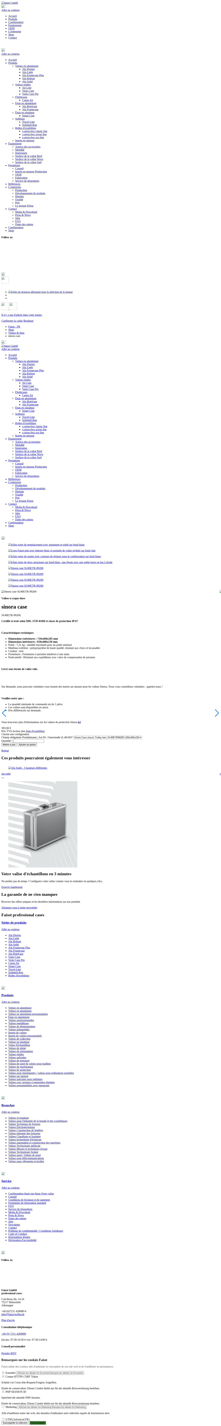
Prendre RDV (9, 1353)
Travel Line (28, 417)
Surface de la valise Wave (29, 454)
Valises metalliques (18, 1023)
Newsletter (14, 1224)
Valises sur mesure (18, 1076)
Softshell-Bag (29, 420)
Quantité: (6, 740)
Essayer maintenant (11, 887)
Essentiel (10, 1372)
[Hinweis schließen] (2, 777)
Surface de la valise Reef (28, 451)
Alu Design (28, 364)
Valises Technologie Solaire (23, 1152)
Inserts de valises (17, 1032)
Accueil (12, 15)
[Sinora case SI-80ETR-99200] (25, 568)
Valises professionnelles (21, 1020)
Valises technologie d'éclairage (24, 1139)
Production (21, 485)
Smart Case (28, 410)
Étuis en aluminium (25, 398)
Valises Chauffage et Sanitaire (24, 1136)
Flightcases (21, 392)
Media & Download (26, 507)
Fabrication (21, 472)
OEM (11, 28)
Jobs (17, 513)
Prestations (14, 460)
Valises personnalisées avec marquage (28, 1085)
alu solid (6, 773)
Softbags (20, 413)
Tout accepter (38, 1423)
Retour (5, 750)
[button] (110, 50)
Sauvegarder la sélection (15, 1423)
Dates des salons (24, 519)
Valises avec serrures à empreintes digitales (31, 1082)
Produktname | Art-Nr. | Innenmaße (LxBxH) (37, 737)
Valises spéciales (17, 1057)
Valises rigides (23, 379)
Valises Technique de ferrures (24, 1124)
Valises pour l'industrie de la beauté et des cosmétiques (37, 1120)
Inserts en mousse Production (31, 466)
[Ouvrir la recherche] (5, 283)
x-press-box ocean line (34, 429)
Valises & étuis (16, 332)
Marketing (11, 1406)
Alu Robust (28, 373)
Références (14, 479)
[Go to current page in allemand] (40, 291)
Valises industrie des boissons (24, 1133)
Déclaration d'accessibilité (22, 1240)
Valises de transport (18, 1060)
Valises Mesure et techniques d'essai (27, 1148)
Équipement (14, 25)
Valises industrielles (19, 1029)
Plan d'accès (8, 1320)
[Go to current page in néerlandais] (10, 298)
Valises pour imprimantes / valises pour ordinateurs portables (41, 1073)
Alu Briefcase (29, 401)
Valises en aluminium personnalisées (28, 1014)
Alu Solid (27, 376)
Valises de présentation (20, 1051)
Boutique (28, 320)
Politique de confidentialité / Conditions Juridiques (35, 1230)
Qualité (19, 494)
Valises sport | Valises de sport (24, 1155)
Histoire (19, 491)
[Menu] (3, 7)
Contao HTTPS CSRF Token (22, 1376)
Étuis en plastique (24, 407)
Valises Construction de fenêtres (25, 1130)
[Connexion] (5, 309)
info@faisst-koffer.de (12, 1314)
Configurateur (15, 22)
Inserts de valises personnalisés (25, 1035)
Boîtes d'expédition (25, 423)
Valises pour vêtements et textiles (26, 1161)
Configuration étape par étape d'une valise (31, 1193)
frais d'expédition (35, 731)
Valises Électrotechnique (21, 1127)
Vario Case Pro (30, 389)
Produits (12, 19)
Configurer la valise (12, 320)
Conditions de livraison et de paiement (29, 1199)
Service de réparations (27, 476)
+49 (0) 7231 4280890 (13, 1333)
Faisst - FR (14, 326)
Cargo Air (27, 395)
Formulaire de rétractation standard (27, 1202)
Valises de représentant (20, 1066)
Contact (12, 37)
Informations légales (19, 1237)
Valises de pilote (17, 1048)
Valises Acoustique (18, 1117)
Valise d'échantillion (19, 1045)
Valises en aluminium (26, 361)
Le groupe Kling (24, 500)
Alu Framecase (30, 404)
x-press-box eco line (33, 432)
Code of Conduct (17, 1233)
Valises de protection (19, 1069)
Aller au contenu (10, 10)
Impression (21, 448)
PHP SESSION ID (16, 1391)
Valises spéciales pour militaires (25, 1079)
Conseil (19, 463)
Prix (17, 497)
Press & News (23, 510)
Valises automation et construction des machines (34, 1142)
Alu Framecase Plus (33, 370)
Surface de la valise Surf (28, 457)
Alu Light (27, 367)
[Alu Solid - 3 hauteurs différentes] (27, 767)
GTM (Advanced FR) (18, 1419)
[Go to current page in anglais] (10, 295)
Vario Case (28, 385)
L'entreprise (14, 31)
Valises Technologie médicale (24, 1145)
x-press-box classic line (34, 426)
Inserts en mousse (24, 435)
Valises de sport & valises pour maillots (29, 1063)
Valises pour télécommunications (26, 1158)
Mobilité (19, 444)
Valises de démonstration (21, 1026)
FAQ (18, 516)
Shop (11, 34)
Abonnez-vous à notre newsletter (19, 907)
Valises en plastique (19, 1041)
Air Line (26, 382)
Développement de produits (30, 488)
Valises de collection (19, 1038)
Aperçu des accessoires (27, 441)
